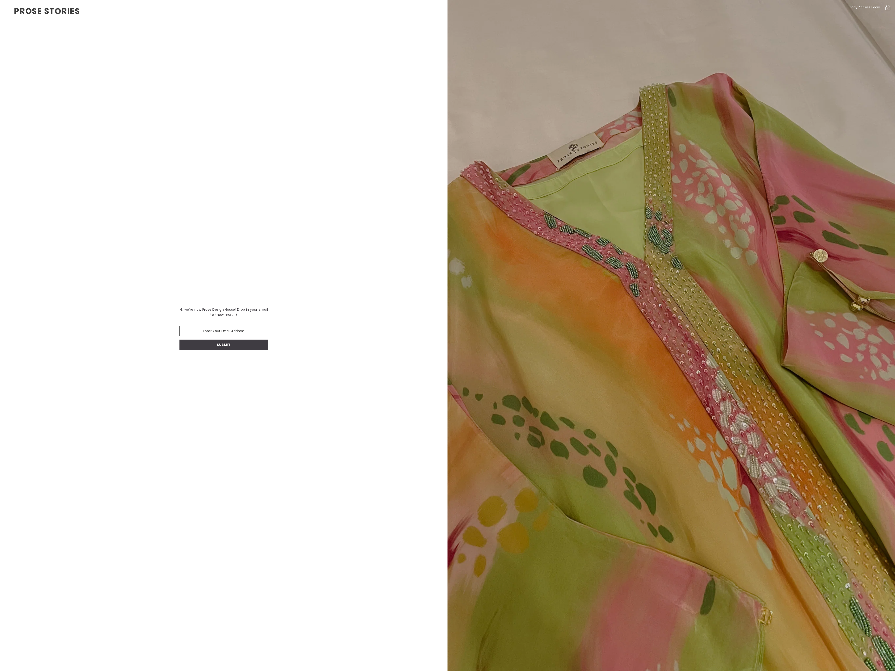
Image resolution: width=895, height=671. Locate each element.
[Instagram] (230, 362)
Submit (224, 344)
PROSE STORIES (47, 11)
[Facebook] (217, 362)
